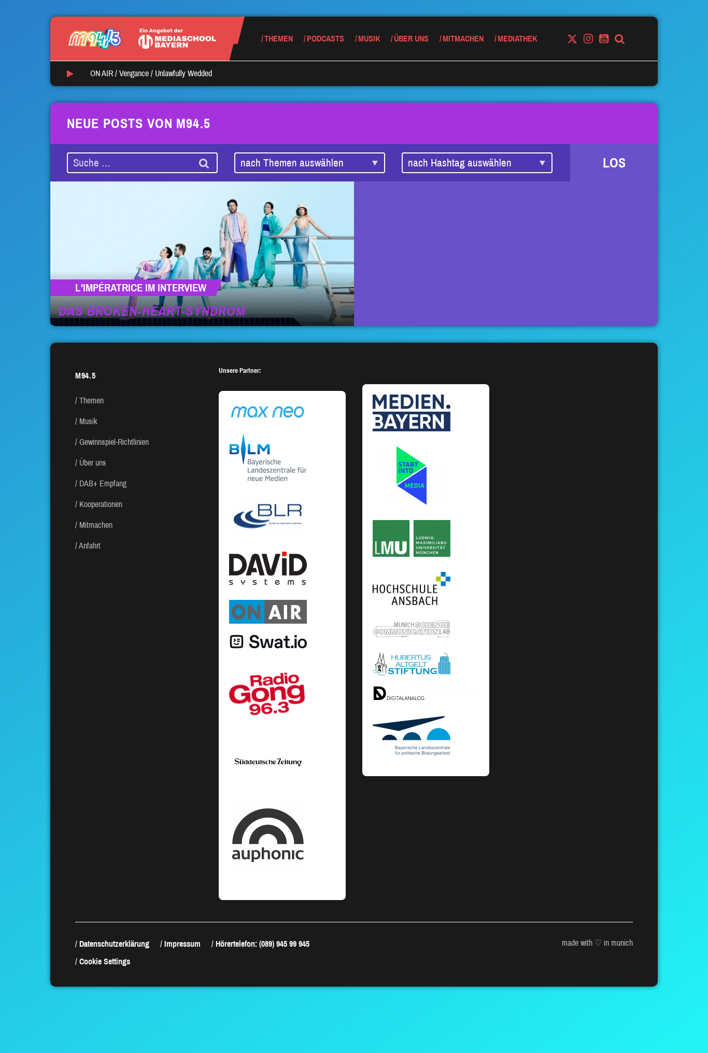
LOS (614, 163)
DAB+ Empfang (102, 483)
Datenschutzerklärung (114, 943)
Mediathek (517, 38)
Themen (278, 38)
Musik (369, 38)
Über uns (411, 38)
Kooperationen (100, 504)
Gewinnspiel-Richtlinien (114, 442)
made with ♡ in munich (597, 942)
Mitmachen (463, 38)
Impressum (182, 943)
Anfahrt (90, 545)
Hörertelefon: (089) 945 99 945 (262, 943)
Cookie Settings (104, 961)
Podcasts (325, 38)
